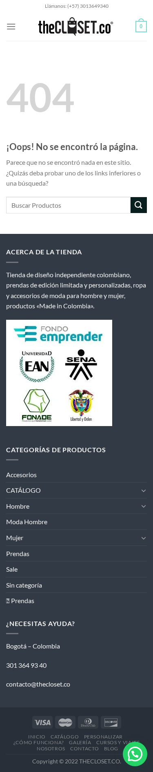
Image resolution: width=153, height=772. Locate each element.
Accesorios (21, 474)
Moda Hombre (26, 521)
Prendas (17, 553)
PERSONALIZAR (103, 737)
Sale (12, 569)
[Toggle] (143, 490)
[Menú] (11, 26)
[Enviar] (139, 205)
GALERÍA (80, 742)
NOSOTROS (51, 748)
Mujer (14, 537)
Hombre (17, 506)
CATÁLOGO (23, 490)
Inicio (37, 737)
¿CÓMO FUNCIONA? (38, 742)
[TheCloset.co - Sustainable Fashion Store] (75, 26)
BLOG (111, 748)
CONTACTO (84, 748)
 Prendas (20, 600)
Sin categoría (24, 585)
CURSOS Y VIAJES (118, 742)
